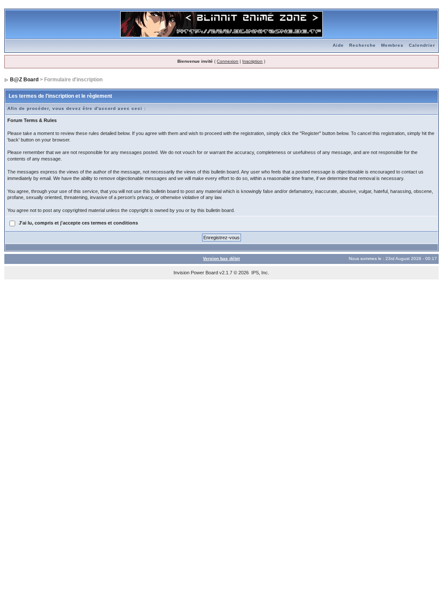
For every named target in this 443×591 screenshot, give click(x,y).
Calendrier (422, 45)
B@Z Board (24, 80)
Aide (338, 45)
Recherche (362, 45)
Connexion (227, 61)
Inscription (252, 61)
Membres (392, 45)
